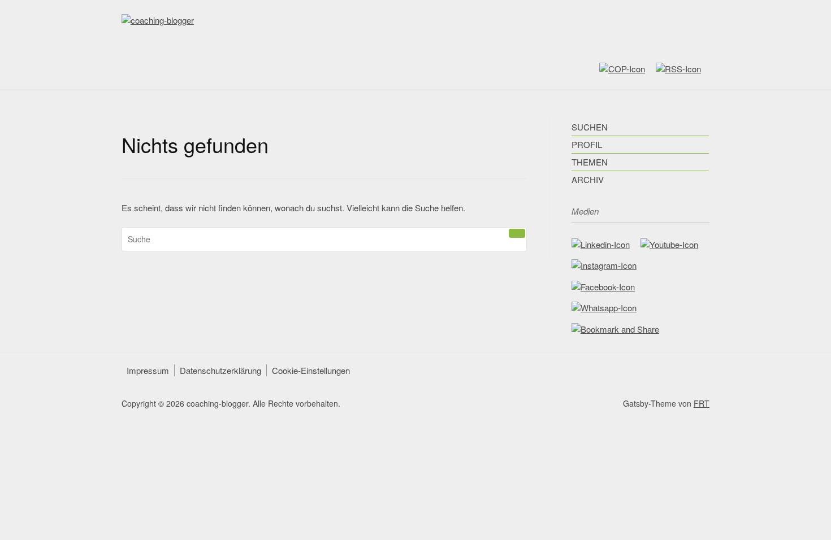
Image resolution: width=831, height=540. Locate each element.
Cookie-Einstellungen (311, 370)
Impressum (148, 370)
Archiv (588, 179)
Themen (590, 162)
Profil (587, 144)
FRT (701, 403)
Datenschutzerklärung (220, 370)
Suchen (590, 127)
